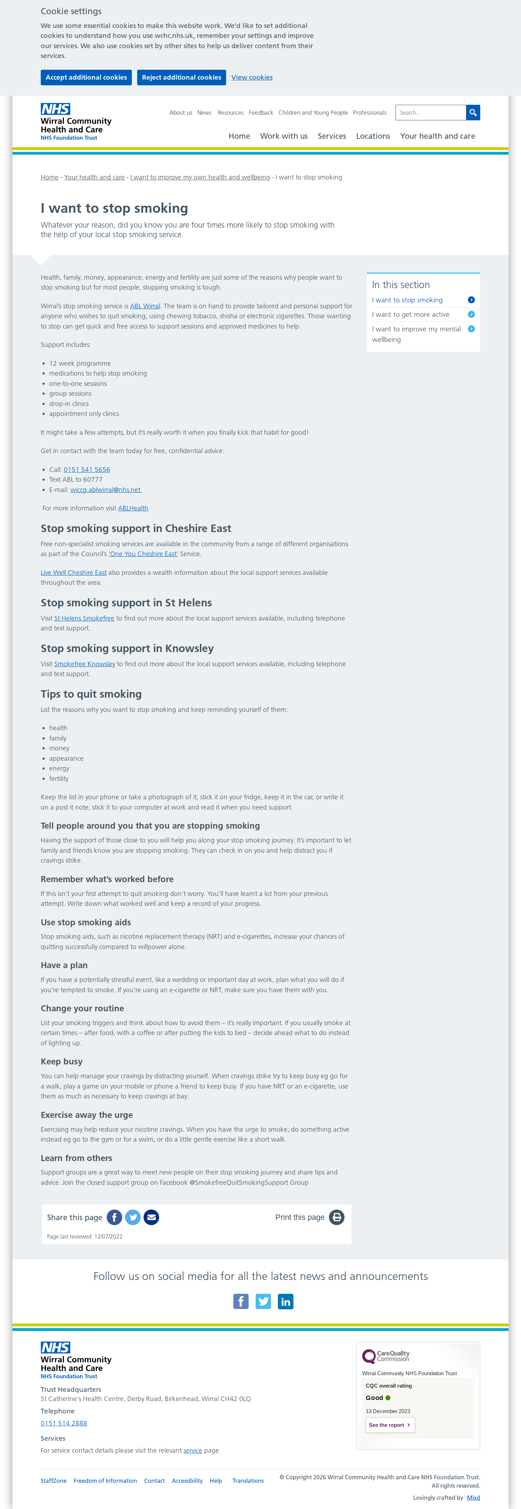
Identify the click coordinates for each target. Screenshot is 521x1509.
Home (239, 136)
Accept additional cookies (86, 77)
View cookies (252, 77)
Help (216, 1480)
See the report (386, 1425)
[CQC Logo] (386, 1362)
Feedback (261, 112)
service (193, 1450)
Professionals (370, 112)
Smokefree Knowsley (84, 664)
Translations (248, 1480)
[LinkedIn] (285, 1301)
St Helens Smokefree (84, 618)
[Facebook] (241, 1301)
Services (332, 136)
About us (180, 112)
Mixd (473, 1497)
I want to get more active (410, 314)
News (204, 112)
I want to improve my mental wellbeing (416, 334)
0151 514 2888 (64, 1423)
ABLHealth (133, 508)
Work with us (284, 136)
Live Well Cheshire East (74, 572)
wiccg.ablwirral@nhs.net (105, 490)
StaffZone (54, 1480)
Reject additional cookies (181, 77)
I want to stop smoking (407, 300)
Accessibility (187, 1480)
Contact (154, 1480)
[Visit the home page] (76, 121)
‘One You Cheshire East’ (143, 554)
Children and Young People (313, 112)
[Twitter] (263, 1301)
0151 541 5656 (87, 469)
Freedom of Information (105, 1480)
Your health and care (437, 136)
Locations (373, 136)
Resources (231, 112)
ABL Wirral (145, 306)
